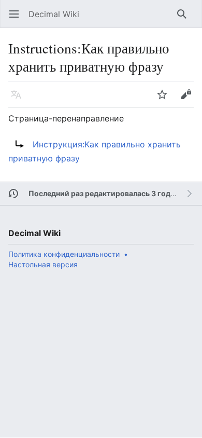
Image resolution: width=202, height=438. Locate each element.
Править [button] (189, 99)
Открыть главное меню (17, 19)
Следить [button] (165, 99)
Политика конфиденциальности (64, 254)
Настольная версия (43, 264)
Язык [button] (19, 99)
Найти (185, 19)
